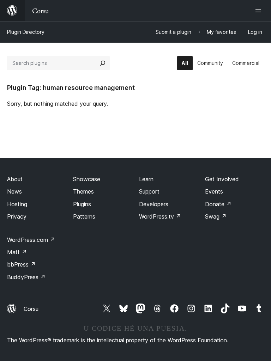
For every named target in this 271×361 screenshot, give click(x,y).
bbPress (21, 264)
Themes (83, 191)
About (15, 179)
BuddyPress (26, 277)
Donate (218, 204)
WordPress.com (31, 239)
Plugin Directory (25, 32)
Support (149, 191)
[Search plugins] (103, 63)
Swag (216, 216)
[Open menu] (259, 10)
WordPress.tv (160, 216)
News (14, 191)
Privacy (16, 216)
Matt (17, 252)
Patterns (84, 216)
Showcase (86, 179)
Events (214, 191)
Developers (153, 204)
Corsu (31, 308)
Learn (146, 179)
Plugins (82, 204)
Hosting (17, 204)
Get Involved (222, 179)
